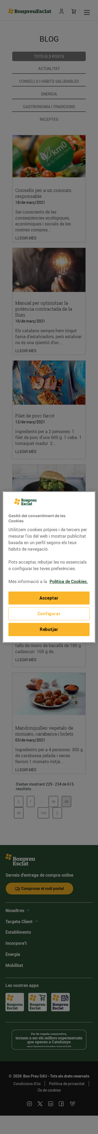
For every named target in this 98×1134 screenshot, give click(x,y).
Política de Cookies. (69, 581)
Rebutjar (49, 630)
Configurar (49, 614)
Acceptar (49, 598)
